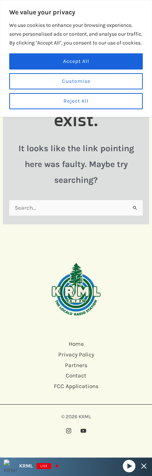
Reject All (76, 101)
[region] (76, 58)
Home (76, 344)
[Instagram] (69, 431)
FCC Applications (76, 386)
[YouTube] (83, 431)
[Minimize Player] (143, 466)
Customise (76, 81)
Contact (76, 375)
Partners (76, 365)
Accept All (76, 61)
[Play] (129, 466)
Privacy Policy (76, 354)
